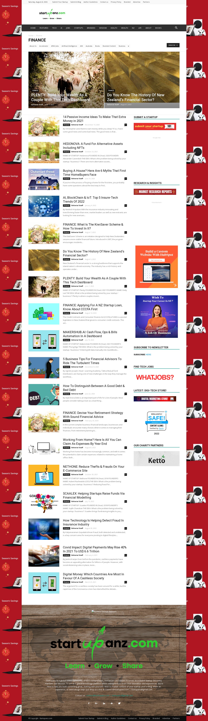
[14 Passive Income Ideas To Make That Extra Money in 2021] (43, 125)
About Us (33, 46)
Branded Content (109, 46)
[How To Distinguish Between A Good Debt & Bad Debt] (43, 394)
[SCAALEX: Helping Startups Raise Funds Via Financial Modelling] (43, 502)
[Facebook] (89, 703)
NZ (133, 28)
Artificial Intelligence (69, 46)
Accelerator (43, 46)
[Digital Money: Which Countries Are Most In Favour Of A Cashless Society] (43, 583)
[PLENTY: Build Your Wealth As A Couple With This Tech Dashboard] (66, 82)
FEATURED (44, 28)
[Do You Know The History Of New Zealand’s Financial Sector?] (142, 77)
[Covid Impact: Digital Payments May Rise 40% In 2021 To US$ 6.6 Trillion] (43, 556)
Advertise (136, 2)
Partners (146, 2)
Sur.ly (161, 428)
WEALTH (124, 28)
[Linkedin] (104, 703)
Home (30, 35)
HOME (33, 28)
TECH (54, 28)
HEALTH (114, 28)
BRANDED (91, 28)
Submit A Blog (75, 2)
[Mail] (111, 703)
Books (97, 46)
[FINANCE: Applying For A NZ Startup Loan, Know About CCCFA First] (43, 314)
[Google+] (96, 703)
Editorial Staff (37, 105)
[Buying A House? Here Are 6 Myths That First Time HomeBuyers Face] (43, 179)
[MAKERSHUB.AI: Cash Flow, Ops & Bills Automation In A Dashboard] (43, 340)
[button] (176, 28)
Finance (35, 90)
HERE (148, 354)
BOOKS (158, 28)
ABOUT (148, 28)
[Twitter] (119, 703)
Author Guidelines (90, 2)
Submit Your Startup (60, 2)
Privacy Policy (116, 2)
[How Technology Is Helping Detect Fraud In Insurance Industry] (43, 529)
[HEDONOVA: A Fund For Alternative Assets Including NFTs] (43, 152)
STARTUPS (78, 28)
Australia (89, 46)
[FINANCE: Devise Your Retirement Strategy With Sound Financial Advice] (43, 421)
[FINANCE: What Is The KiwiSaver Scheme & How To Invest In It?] (43, 233)
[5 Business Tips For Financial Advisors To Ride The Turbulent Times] (43, 367)
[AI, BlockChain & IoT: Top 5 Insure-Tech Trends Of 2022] (43, 206)
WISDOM (103, 28)
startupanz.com (157, 422)
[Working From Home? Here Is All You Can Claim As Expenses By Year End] (43, 448)
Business (122, 46)
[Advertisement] (128, 14)
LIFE (139, 28)
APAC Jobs (55, 46)
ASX (81, 46)
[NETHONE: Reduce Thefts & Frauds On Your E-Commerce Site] (43, 475)
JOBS (68, 28)
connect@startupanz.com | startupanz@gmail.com (109, 695)
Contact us (104, 2)
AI (61, 28)
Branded (127, 2)
